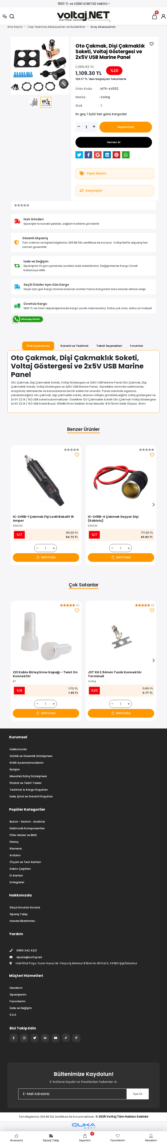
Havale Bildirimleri (22, 921)
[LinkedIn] (45, 1038)
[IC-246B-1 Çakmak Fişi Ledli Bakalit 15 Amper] (46, 480)
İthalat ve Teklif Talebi (25, 783)
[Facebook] (14, 1038)
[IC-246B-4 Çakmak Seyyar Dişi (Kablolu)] (121, 480)
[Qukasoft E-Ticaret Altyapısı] (83, 1126)
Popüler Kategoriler (27, 809)
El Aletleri (16, 875)
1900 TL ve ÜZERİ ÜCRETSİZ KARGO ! (83, 4)
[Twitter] (34, 1038)
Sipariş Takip (19, 914)
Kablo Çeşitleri (20, 869)
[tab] (38, 346)
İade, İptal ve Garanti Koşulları (31, 796)
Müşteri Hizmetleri (26, 975)
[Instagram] (24, 1038)
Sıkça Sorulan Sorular (25, 907)
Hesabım (16, 988)
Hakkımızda (18, 749)
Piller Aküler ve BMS (23, 835)
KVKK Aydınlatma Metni (26, 763)
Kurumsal (18, 737)
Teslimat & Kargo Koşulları (29, 790)
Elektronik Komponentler (27, 828)
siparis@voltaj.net (29, 957)
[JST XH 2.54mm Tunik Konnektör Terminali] (121, 636)
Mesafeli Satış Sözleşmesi (28, 776)
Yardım (16, 933)
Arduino (15, 855)
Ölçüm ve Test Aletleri (25, 862)
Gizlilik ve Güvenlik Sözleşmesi (31, 756)
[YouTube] (55, 1038)
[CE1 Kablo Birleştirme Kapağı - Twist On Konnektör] (46, 636)
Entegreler (17, 882)
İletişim (15, 769)
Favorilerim (17, 1001)
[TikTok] (66, 1038)
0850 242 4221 (26, 950)
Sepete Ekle (125, 127)
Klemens (16, 848)
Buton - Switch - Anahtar (27, 822)
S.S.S (13, 1015)
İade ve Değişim (21, 1008)
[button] (15, 66)
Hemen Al (113, 142)
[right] (153, 505)
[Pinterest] (76, 1038)
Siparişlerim (18, 994)
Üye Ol (137, 1094)
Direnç (14, 842)
